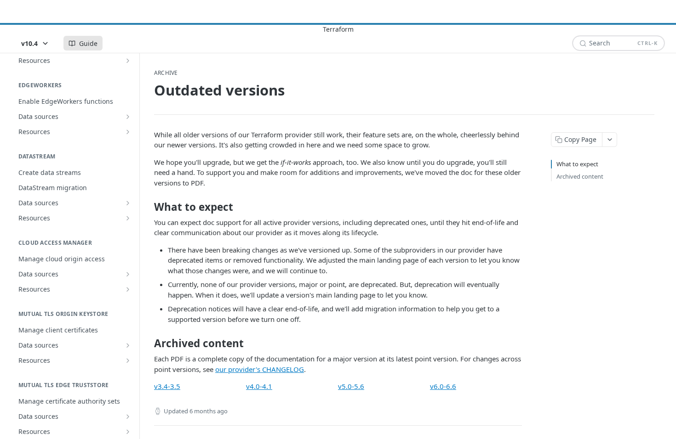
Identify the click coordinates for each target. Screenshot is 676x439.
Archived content (579, 176)
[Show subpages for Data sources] (128, 116)
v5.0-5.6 (351, 386)
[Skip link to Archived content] (148, 343)
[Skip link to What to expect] (148, 207)
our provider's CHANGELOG (259, 369)
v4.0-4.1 (259, 386)
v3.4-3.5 (167, 386)
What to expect (577, 164)
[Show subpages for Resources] (128, 60)
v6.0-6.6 (443, 386)
